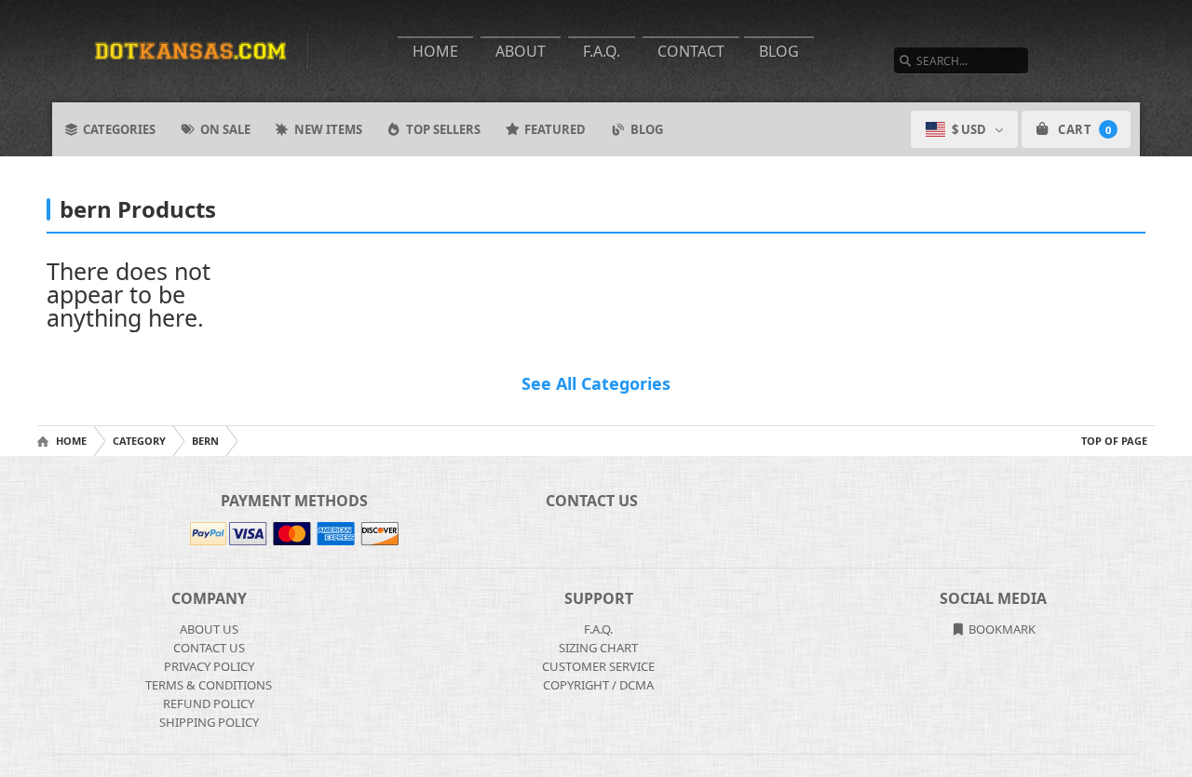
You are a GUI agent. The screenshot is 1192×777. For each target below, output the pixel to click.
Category (139, 441)
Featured (555, 129)
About (520, 51)
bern (205, 441)
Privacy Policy (209, 666)
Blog (779, 51)
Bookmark (1001, 629)
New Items (328, 129)
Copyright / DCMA (598, 685)
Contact (691, 51)
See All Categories (596, 383)
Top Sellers (443, 129)
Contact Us (209, 647)
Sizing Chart (598, 647)
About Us (209, 629)
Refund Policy (208, 703)
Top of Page (1114, 441)
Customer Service (598, 666)
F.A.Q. (601, 51)
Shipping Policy (209, 722)
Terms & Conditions (208, 685)
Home (435, 51)
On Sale (225, 129)
